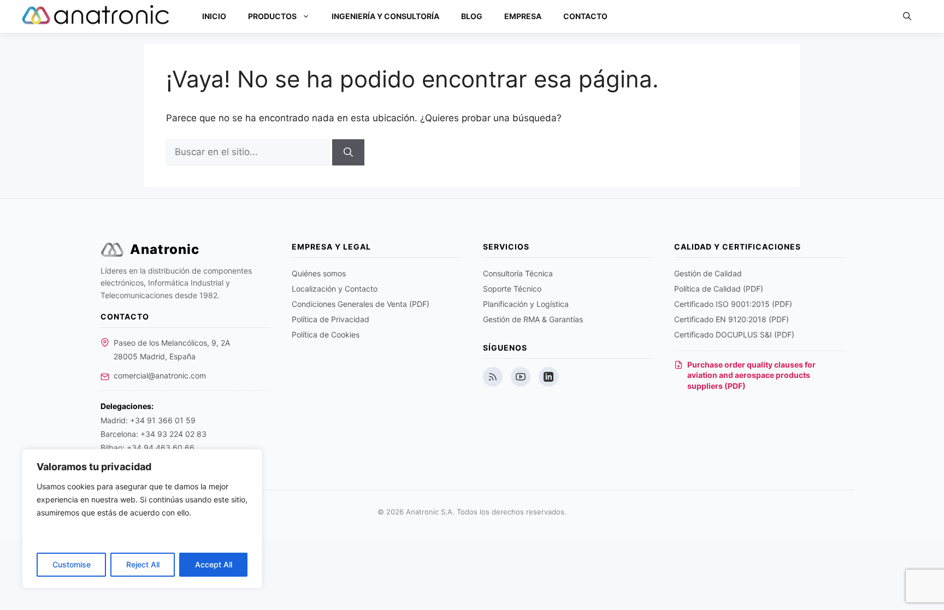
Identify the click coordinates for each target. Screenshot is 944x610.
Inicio (214, 16)
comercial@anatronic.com (160, 375)
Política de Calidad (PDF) (718, 288)
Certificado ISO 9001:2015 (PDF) (733, 304)
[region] (142, 518)
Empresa (522, 16)
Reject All (143, 564)
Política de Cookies (325, 334)
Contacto (585, 16)
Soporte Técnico (512, 288)
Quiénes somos (319, 273)
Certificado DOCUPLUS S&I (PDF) (734, 334)
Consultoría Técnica (518, 273)
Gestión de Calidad (708, 273)
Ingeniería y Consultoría (385, 16)
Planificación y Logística (526, 304)
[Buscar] (348, 152)
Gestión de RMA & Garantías (533, 319)
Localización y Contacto (334, 288)
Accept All (213, 564)
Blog (471, 16)
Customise (71, 564)
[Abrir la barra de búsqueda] (907, 16)
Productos (272, 16)
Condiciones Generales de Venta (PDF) (360, 304)
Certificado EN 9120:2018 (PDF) (731, 319)
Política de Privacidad (330, 319)
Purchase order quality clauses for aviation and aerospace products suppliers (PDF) (751, 375)
